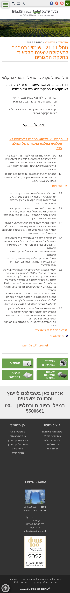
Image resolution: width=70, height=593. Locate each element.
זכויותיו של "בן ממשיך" (18, 444)
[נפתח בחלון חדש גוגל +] (56, 3)
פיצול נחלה (52, 425)
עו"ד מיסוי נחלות (52, 440)
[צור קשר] (18, 3)
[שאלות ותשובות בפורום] (52, 375)
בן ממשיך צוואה (17, 432)
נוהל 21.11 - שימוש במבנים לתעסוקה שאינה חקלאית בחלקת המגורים (39, 52)
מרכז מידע (50, 42)
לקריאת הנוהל (58, 335)
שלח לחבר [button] (26, 345)
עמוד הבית (63, 42)
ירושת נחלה (17, 448)
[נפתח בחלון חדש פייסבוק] (51, 3)
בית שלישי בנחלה (52, 436)
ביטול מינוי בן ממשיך (18, 440)
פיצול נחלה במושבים (52, 432)
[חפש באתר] (13, 3)
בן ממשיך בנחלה (18, 436)
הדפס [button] (42, 345)
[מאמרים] (18, 363)
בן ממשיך (17, 425)
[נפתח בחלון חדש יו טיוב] (62, 3)
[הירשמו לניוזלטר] (18, 375)
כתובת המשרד (35, 481)
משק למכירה (18, 453)
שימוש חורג (52, 448)
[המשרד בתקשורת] (52, 363)
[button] (24, 3)
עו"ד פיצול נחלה (52, 444)
